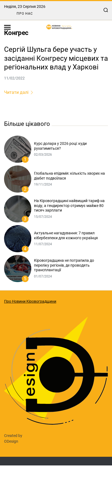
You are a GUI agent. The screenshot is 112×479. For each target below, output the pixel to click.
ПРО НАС (25, 13)
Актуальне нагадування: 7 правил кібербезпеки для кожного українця (66, 235)
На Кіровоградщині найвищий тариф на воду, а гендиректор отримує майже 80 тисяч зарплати (69, 205)
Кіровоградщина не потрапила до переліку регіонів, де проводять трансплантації (64, 265)
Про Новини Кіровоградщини (30, 301)
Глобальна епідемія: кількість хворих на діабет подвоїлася (69, 175)
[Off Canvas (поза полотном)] (7, 27)
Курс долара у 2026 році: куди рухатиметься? (60, 146)
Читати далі (16, 92)
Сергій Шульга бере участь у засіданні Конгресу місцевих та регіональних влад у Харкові (56, 58)
